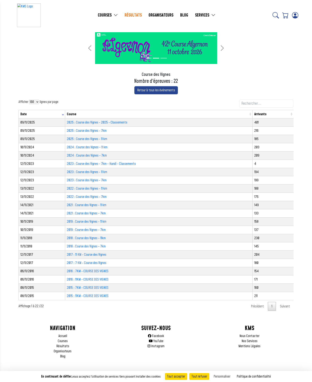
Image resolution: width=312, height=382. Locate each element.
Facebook (157, 336)
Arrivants (260, 114)
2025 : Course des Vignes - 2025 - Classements (97, 122)
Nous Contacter (249, 336)
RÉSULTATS (133, 15)
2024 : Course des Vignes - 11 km (87, 147)
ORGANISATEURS (161, 15)
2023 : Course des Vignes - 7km (87, 180)
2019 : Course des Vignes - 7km (86, 230)
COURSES (105, 15)
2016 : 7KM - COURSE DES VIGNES (87, 271)
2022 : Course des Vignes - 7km (87, 196)
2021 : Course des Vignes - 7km (86, 213)
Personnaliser (222, 376)
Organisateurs (63, 351)
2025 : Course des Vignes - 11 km (87, 139)
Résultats (62, 346)
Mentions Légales (249, 346)
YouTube (158, 341)
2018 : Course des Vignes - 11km (86, 238)
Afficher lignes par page (38, 102)
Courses (63, 341)
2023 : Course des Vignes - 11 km (87, 172)
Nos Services (249, 341)
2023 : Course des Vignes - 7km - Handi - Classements (101, 163)
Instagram (157, 346)
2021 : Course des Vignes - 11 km (86, 205)
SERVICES (202, 15)
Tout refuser (199, 376)
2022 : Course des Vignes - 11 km (87, 188)
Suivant (285, 306)
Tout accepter (176, 376)
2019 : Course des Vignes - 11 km (86, 221)
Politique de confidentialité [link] (254, 376)
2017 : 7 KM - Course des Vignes (86, 263)
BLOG (184, 15)
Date (23, 114)
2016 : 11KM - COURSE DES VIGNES (87, 279)
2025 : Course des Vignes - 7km (87, 130)
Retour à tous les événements (156, 90)
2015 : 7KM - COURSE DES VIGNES (87, 287)
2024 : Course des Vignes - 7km (87, 155)
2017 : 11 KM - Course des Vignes (86, 254)
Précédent (257, 306)
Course (71, 114)
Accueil (62, 336)
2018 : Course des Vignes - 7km (86, 246)
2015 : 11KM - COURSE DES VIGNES (87, 296)
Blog (62, 356)
